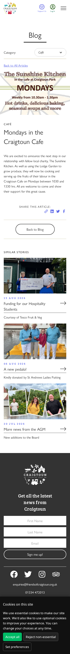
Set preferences (17, 647)
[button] (62, 8)
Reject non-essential (41, 637)
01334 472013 (35, 592)
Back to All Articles (16, 65)
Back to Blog (35, 229)
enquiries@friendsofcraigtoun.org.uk (35, 584)
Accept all (12, 637)
